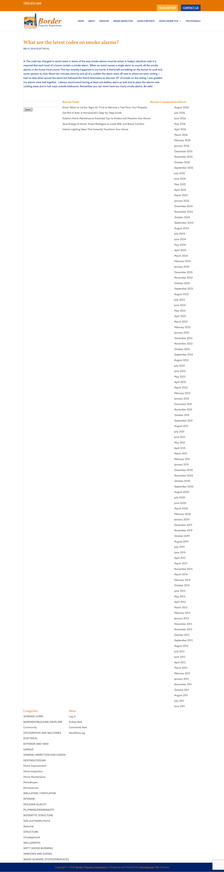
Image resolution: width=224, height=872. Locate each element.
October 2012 (181, 634)
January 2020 (182, 519)
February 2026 (182, 140)
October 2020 (182, 481)
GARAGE (28, 749)
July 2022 (179, 365)
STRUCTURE (30, 831)
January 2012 (181, 678)
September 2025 (183, 167)
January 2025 (181, 200)
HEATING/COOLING (34, 760)
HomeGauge (147, 867)
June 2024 (180, 239)
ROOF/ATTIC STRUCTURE (38, 815)
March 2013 (180, 607)
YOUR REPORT (167, 7)
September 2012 (183, 640)
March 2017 (180, 563)
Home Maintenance (34, 776)
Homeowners (31, 787)
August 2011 (181, 695)
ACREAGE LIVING (33, 716)
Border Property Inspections (91, 867)
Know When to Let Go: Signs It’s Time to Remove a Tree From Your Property (104, 107)
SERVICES (104, 21)
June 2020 (180, 503)
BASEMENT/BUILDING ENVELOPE (42, 721)
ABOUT (91, 21)
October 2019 (182, 535)
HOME (81, 21)
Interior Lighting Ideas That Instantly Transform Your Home (95, 129)
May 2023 (180, 310)
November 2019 (183, 530)
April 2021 (180, 448)
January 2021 (181, 464)
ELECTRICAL (43, 48)
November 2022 (183, 343)
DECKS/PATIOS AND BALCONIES (42, 732)
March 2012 (180, 667)
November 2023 (183, 277)
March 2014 (181, 574)
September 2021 (183, 420)
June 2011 (179, 706)
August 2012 (181, 645)
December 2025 (183, 151)
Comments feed (78, 727)
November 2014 (183, 569)
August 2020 (181, 491)
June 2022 (180, 371)
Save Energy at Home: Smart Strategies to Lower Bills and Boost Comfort (103, 123)
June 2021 (179, 437)
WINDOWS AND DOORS (37, 853)
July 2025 (179, 173)
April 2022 (180, 382)
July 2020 (179, 497)
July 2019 (179, 546)
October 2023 (182, 283)
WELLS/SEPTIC (32, 842)
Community (30, 727)
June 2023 (180, 305)
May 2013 (179, 596)
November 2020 (183, 475)
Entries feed (75, 721)
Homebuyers (30, 782)
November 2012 (183, 629)
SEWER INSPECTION (123, 21)
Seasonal (28, 826)
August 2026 (181, 107)
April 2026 (180, 129)
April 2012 (180, 662)
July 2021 (179, 431)
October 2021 (181, 415)
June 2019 (179, 552)
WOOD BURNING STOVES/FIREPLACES (46, 859)
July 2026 (179, 112)
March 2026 (181, 134)
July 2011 (179, 700)
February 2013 (182, 612)
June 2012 (179, 656)
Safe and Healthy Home (36, 820)
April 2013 (180, 601)
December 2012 (183, 623)
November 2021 (183, 409)
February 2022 (182, 393)
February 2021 (182, 459)
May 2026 (180, 123)
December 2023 (183, 272)
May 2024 (180, 244)
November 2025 (183, 156)
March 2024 (181, 255)
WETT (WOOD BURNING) (38, 848)
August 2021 (181, 426)
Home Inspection (33, 771)
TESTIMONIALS (193, 21)
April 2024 (180, 250)
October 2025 (182, 162)
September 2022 (183, 354)
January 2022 (181, 398)
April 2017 (180, 557)
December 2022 (183, 338)
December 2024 (183, 206)
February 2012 (182, 673)
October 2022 (182, 349)
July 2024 (179, 233)
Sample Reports (146, 21)
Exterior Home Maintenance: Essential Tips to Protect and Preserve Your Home (106, 118)
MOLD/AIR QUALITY (35, 804)
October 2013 (182, 585)
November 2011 (183, 684)
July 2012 (179, 651)
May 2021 (179, 442)
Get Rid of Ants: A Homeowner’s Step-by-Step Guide (92, 112)
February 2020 (182, 514)
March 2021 (180, 453)
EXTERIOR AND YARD (36, 743)
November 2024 (183, 211)
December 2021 (183, 404)
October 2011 (181, 689)
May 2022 (179, 376)
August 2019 (181, 541)
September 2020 (183, 486)
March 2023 (181, 321)
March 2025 (181, 195)
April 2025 (180, 189)
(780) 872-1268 (32, 3)
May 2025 (180, 184)
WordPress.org (77, 732)
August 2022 (181, 360)
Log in (72, 716)
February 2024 (182, 261)
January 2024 (181, 266)
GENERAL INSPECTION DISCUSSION (44, 754)
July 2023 (179, 299)
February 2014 (182, 579)
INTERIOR (29, 798)
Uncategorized (31, 837)
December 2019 (183, 525)
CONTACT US (191, 7)
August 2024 (181, 228)
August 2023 (181, 294)
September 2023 (183, 288)
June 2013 (179, 590)
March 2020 (181, 508)
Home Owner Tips (168, 21)
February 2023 (182, 327)
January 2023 (181, 332)
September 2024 (183, 222)
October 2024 (182, 217)
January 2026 (181, 145)
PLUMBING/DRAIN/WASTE (38, 809)
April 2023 (180, 316)
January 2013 (181, 618)
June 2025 (180, 178)
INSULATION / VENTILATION (39, 793)
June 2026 (180, 118)
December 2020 (183, 470)
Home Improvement (34, 765)
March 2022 (181, 387)
